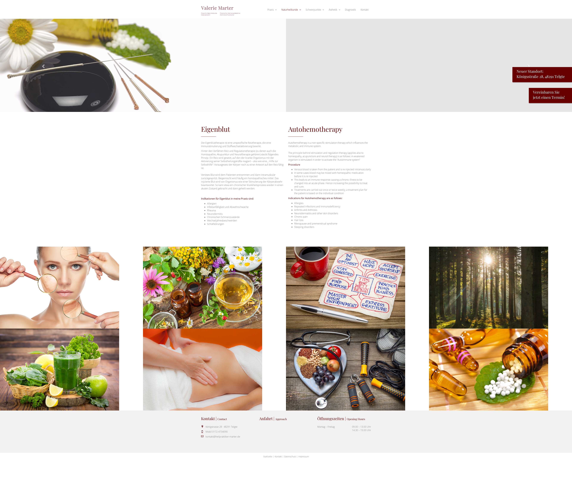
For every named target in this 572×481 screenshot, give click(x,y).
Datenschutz (290, 456)
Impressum (303, 456)
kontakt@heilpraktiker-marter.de (223, 436)
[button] (43, 65)
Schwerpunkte (313, 9)
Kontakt (365, 9)
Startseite (267, 456)
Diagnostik (350, 9)
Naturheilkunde (289, 9)
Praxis (270, 9)
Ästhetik (333, 9)
